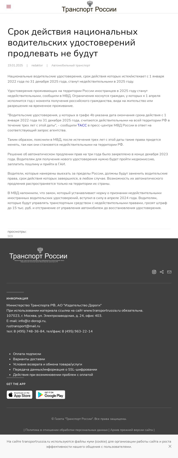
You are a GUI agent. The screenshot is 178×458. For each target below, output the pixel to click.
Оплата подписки (27, 354)
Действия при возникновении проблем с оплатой (53, 374)
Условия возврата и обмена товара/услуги (47, 364)
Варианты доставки (29, 359)
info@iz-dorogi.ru (31, 321)
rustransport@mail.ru (23, 326)
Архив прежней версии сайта (131, 430)
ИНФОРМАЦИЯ (17, 298)
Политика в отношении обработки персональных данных (66, 430)
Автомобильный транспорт (70, 65)
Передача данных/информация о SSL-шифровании (55, 369)
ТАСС (82, 125)
